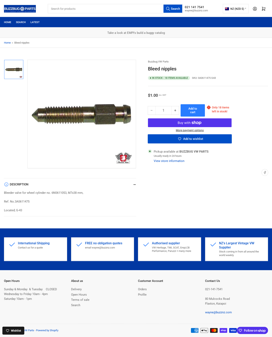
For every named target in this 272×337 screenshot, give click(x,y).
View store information (169, 161)
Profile (142, 294)
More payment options (190, 130)
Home (7, 22)
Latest (35, 22)
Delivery (76, 289)
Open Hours (79, 294)
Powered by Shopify (47, 330)
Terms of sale (80, 300)
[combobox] (115, 8)
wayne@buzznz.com (218, 312)
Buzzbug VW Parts (158, 61)
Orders (142, 289)
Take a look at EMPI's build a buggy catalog (136, 33)
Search (21, 22)
